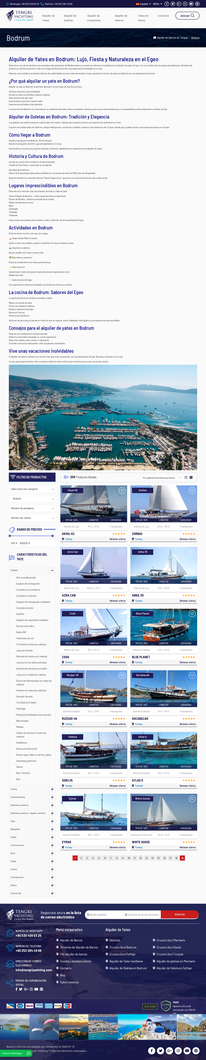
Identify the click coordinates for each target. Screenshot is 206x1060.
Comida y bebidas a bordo (75, 961)
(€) (158, 3)
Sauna (19, 766)
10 (129, 858)
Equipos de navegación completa (33, 601)
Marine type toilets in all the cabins (34, 754)
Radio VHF (21, 632)
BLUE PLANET (141, 657)
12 (141, 858)
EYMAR (66, 842)
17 (170, 858)
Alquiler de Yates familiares (126, 961)
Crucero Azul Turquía (170, 954)
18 (176, 858)
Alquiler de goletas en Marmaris (176, 961)
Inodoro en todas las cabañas (31, 690)
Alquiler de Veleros (121, 18)
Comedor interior (24, 607)
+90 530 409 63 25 (30, 3)
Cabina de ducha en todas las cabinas (31, 734)
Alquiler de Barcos (71, 940)
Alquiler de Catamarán (94, 18)
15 (158, 858)
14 (152, 858)
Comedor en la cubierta (28, 589)
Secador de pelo (24, 696)
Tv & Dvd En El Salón (26, 702)
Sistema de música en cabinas (31, 656)
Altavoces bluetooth (26, 748)
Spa (18, 778)
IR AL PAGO (150, 1006)
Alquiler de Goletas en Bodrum (128, 968)
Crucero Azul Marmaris (171, 940)
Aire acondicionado (26, 577)
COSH (65, 657)
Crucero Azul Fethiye (122, 954)
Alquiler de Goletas (70, 18)
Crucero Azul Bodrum (122, 947)
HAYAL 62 (68, 534)
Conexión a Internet (26, 595)
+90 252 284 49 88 (63, 3)
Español (144, 3)
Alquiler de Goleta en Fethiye (174, 968)
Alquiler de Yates (48, 18)
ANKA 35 (138, 595)
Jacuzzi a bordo (24, 650)
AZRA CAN (69, 595)
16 (164, 858)
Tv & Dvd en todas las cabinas (31, 644)
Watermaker (22, 720)
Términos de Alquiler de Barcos (79, 947)
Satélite (20, 613)
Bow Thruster (23, 772)
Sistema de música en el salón (31, 668)
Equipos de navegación (28, 583)
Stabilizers (21, 742)
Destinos (114, 940)
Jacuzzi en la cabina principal (31, 662)
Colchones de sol (24, 638)
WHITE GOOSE (141, 842)
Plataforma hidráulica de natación (33, 714)
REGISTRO (180, 914)
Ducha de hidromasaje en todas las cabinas (34, 682)
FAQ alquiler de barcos (73, 954)
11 (135, 858)
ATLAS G (137, 780)
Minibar (19, 726)
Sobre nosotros (69, 982)
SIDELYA (67, 780)
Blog (62, 975)
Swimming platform (26, 760)
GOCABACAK (140, 718)
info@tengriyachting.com (34, 970)
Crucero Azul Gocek (169, 947)
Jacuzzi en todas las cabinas (31, 674)
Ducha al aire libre (25, 625)
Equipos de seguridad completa (32, 619)
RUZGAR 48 (69, 718)
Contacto (163, 15)
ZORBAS (137, 534)
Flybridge (21, 708)
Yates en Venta (143, 18)
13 (147, 858)
